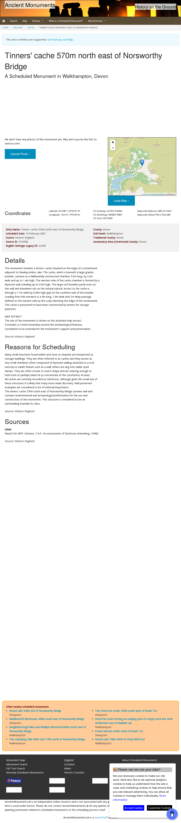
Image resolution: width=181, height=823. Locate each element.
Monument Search (17, 764)
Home (5, 27)
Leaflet (144, 194)
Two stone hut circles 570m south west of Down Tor (126, 710)
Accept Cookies (134, 807)
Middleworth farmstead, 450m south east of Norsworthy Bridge (46, 719)
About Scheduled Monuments (139, 760)
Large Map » (121, 201)
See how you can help (60, 39)
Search (13, 20)
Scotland (69, 764)
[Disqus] (90, 551)
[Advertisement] (90, 109)
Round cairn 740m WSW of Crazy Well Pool (120, 739)
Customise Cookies (159, 807)
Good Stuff (101, 817)
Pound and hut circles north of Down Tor (119, 731)
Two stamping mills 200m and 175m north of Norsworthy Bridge (47, 739)
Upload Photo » (20, 154)
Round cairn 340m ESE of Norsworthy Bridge (35, 710)
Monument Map (15, 760)
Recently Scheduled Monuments (25, 772)
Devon (31, 27)
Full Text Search (15, 768)
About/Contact (95, 20)
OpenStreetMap (157, 194)
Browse (36, 20)
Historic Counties (74, 772)
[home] (3, 21)
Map (25, 20)
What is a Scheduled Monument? (66, 20)
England (18, 27)
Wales (67, 768)
